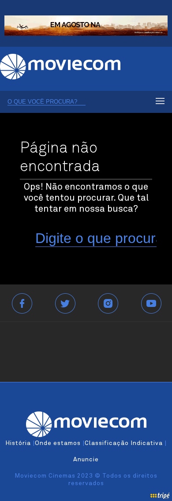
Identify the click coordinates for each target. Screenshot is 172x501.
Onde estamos (58, 443)
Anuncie (86, 459)
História (18, 443)
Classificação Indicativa (124, 443)
